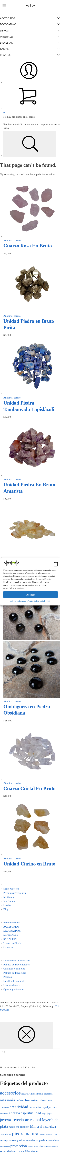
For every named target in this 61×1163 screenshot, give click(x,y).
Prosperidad (5, 1146)
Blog (5, 909)
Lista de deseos (11, 985)
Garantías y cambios (14, 968)
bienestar (31, 1100)
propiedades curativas (47, 1140)
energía (14, 1113)
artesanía (7, 1100)
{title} (48, 601)
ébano (34, 1151)
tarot (14, 1151)
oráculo (4, 1134)
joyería (5, 1120)
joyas (50, 1113)
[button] (56, 564)
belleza (20, 1100)
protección (18, 1146)
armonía (39, 1093)
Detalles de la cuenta (14, 981)
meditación (22, 1126)
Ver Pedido (9, 901)
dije (44, 1107)
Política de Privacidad (36, 601)
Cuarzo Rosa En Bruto (27, 245)
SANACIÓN (10, 939)
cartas (49, 1100)
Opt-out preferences (18, 601)
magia (12, 1126)
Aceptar (30, 594)
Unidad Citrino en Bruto (29, 863)
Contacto (8, 947)
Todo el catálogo (12, 943)
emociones (4, 1114)
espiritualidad (31, 1113)
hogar (44, 1114)
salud (41, 1146)
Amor (31, 1093)
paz (10, 1134)
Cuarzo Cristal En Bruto (29, 788)
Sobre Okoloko (11, 888)
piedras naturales (26, 1140)
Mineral (36, 1126)
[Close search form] (26, 1035)
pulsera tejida (33, 1146)
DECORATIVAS (12, 930)
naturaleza (49, 1126)
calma (42, 1100)
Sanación (48, 1146)
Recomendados (11, 922)
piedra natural (26, 1133)
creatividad (19, 1107)
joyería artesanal (26, 1119)
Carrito (7, 905)
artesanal (48, 1093)
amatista (24, 1094)
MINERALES (10, 934)
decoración (35, 1107)
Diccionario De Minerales (16, 960)
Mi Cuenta (8, 897)
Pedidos (7, 977)
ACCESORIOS (11, 926)
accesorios (10, 1093)
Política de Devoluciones (16, 964)
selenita (55, 1146)
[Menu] (8, 5)
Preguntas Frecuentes (14, 893)
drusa (54, 1107)
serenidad (6, 1151)
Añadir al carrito (12, 240)
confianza (4, 1107)
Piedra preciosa (46, 1135)
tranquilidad (24, 1151)
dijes (48, 1107)
